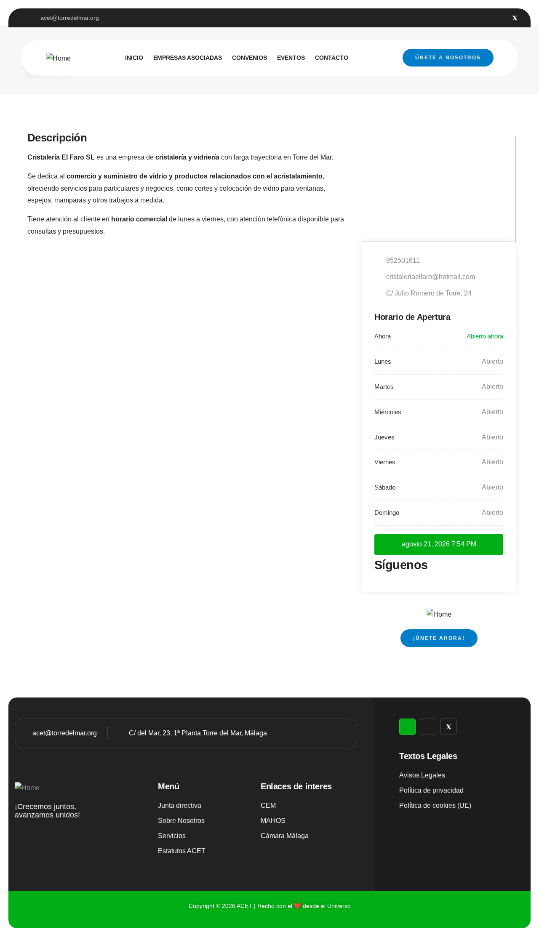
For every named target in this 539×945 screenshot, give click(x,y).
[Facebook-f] (501, 18)
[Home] (58, 59)
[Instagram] (487, 18)
